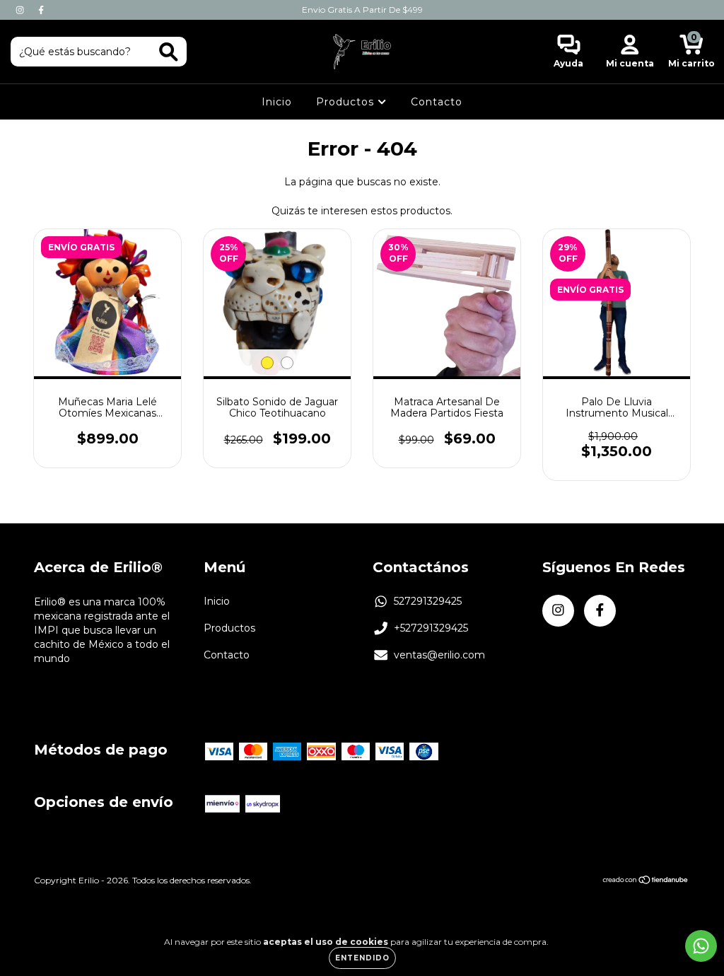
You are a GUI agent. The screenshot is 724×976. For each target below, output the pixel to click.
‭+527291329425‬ (431, 628)
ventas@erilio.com (439, 655)
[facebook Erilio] (41, 10)
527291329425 (428, 601)
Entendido (362, 958)
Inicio (277, 101)
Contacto (436, 101)
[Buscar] (168, 52)
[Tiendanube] (646, 881)
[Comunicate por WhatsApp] (701, 946)
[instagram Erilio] (21, 10)
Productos (347, 101)
